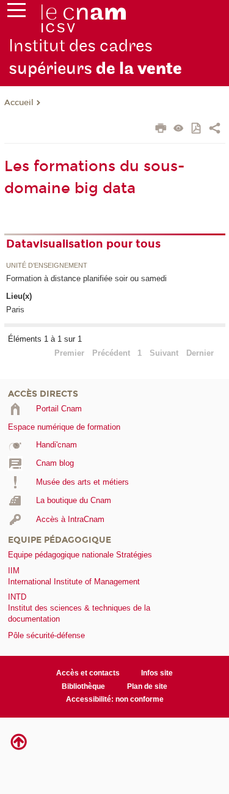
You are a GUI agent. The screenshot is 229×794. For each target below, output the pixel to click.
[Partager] (214, 129)
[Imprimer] (161, 129)
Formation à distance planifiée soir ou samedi (86, 278)
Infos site (157, 673)
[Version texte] (178, 129)
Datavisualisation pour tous (83, 244)
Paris (15, 309)
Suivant (164, 353)
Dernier (200, 353)
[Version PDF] (197, 129)
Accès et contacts (88, 673)
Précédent (111, 353)
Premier (69, 353)
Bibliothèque (83, 686)
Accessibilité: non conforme (115, 699)
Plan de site (147, 686)
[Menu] (16, 13)
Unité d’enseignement (46, 266)
